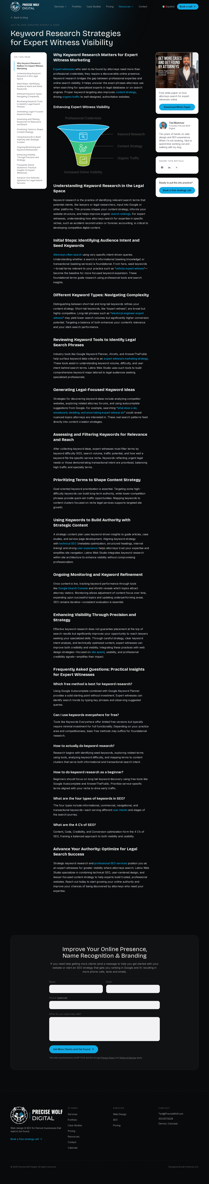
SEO (115, 1119)
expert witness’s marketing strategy (126, 358)
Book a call (186, 6)
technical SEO (68, 543)
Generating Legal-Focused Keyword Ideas (30, 112)
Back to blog (21, 17)
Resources (125, 6)
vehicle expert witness (130, 268)
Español (168, 6)
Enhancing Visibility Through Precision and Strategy (28, 157)
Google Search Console (73, 588)
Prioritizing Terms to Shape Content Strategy (30, 130)
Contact (143, 6)
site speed (97, 652)
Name (52, 981)
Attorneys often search (67, 254)
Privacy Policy (108, 1058)
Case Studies (94, 6)
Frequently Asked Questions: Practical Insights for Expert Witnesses (26, 169)
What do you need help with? (65, 1014)
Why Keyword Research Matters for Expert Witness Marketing (30, 66)
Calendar (73, 1147)
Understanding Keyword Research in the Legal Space (28, 76)
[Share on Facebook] (162, 167)
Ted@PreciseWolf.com (170, 1113)
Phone (58, 997)
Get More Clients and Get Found (71, 1049)
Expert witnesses (64, 69)
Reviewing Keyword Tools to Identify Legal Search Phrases (29, 104)
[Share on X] (177, 167)
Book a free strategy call (177, 190)
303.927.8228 (165, 1118)
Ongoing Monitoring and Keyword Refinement (28, 148)
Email (109, 981)
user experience (87, 548)
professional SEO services (110, 863)
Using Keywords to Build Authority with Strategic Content (29, 139)
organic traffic (71, 96)
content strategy (126, 92)
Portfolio (76, 6)
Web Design (119, 1114)
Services (59, 6)
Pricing (110, 6)
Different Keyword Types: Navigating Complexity (29, 95)
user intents (120, 810)
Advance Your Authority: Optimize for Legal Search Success (29, 180)
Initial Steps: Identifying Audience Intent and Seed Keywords (29, 86)
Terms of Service (127, 1058)
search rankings (121, 213)
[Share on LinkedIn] (169, 167)
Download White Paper (177, 107)
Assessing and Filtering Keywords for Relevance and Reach (29, 122)
